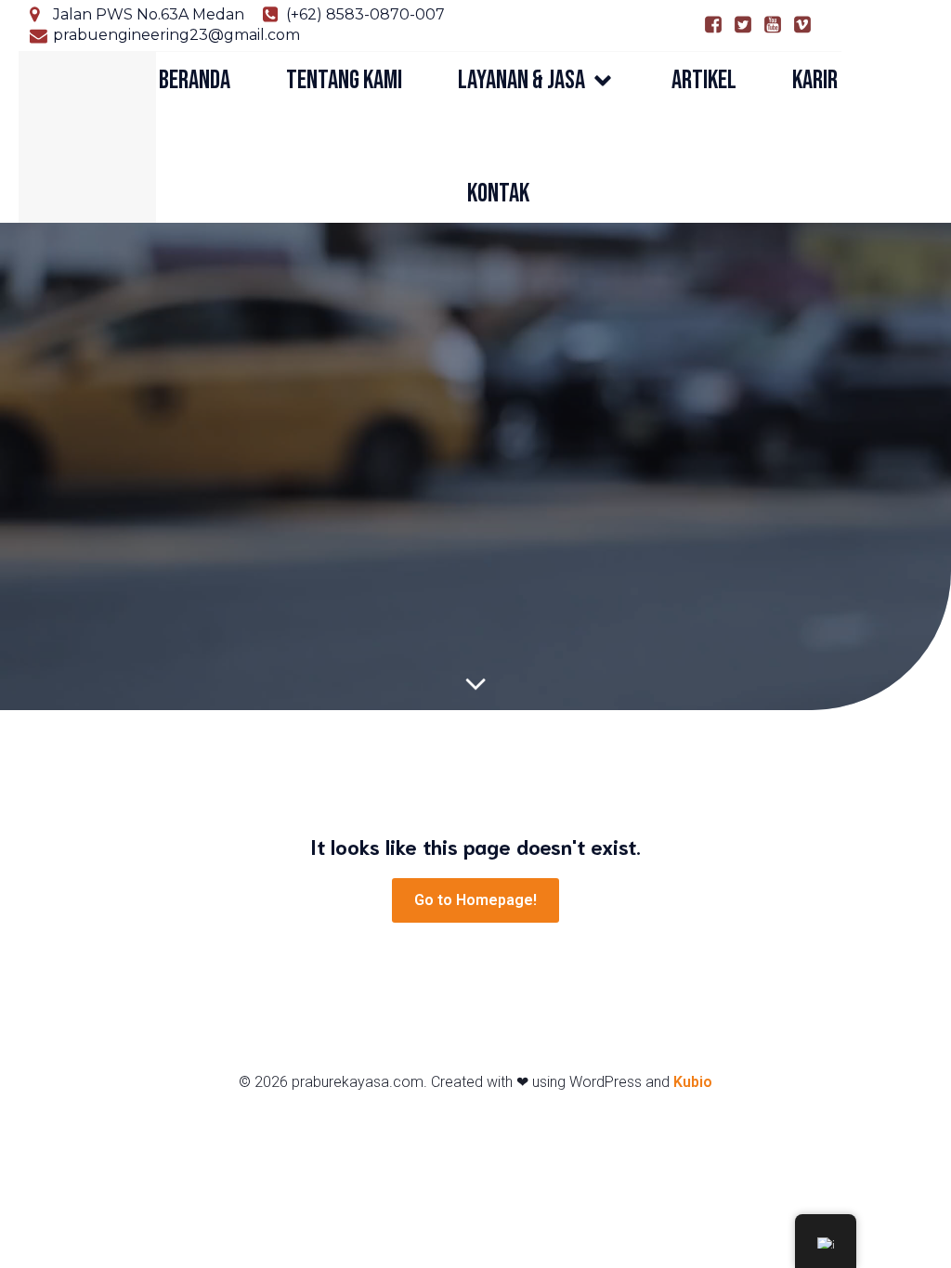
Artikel (703, 80)
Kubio (692, 1082)
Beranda (194, 80)
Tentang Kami (344, 80)
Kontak (498, 193)
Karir (815, 80)
